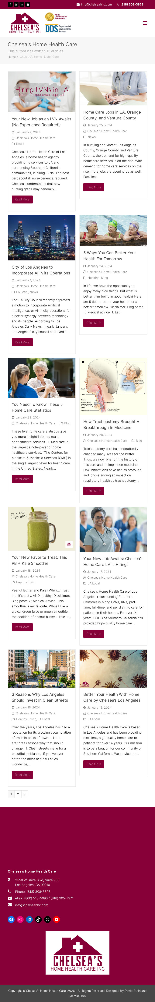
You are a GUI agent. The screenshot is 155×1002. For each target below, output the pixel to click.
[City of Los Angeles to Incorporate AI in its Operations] (41, 258)
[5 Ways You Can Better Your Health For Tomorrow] (113, 243)
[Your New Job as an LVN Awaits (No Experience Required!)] (41, 109)
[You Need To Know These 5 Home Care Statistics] (41, 395)
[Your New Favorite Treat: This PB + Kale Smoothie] (41, 548)
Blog (67, 423)
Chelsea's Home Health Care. (46, 991)
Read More (22, 199)
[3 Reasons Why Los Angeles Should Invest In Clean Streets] (41, 685)
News (20, 144)
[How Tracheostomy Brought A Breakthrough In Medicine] (113, 412)
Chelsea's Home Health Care (35, 138)
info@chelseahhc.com (31, 905)
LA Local (22, 292)
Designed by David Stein (123, 991)
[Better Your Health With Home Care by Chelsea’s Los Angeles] (113, 685)
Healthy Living (98, 278)
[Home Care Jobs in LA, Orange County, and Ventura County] (113, 102)
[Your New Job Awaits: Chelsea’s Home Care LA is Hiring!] (113, 549)
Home (12, 56)
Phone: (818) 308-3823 (32, 892)
